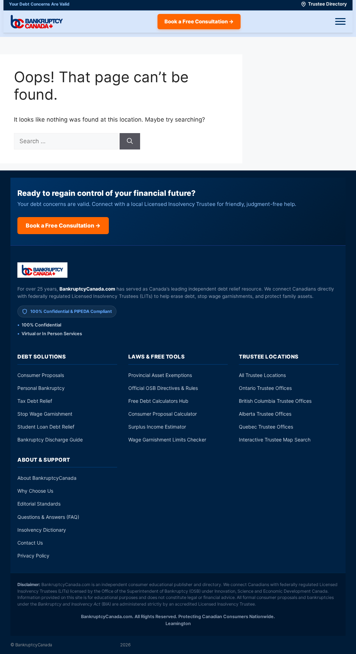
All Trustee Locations (262, 375)
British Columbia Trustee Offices (275, 401)
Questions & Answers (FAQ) (48, 517)
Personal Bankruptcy (41, 388)
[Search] (130, 141)
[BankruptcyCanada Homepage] (36, 22)
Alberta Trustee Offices (265, 414)
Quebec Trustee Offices (266, 427)
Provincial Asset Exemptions (160, 375)
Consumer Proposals (40, 375)
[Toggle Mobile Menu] (340, 21)
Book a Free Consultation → (199, 21)
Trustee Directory (327, 4)
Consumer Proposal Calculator (162, 414)
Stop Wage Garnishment (44, 414)
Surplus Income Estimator (157, 427)
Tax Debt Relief (34, 401)
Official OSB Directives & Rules (163, 388)
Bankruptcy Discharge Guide (50, 440)
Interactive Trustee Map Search (274, 440)
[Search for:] (67, 141)
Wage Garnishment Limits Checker (167, 440)
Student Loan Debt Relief (45, 427)
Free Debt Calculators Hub (158, 401)
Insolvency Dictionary (41, 530)
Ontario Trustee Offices (265, 388)
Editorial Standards (38, 504)
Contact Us (30, 543)
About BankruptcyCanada (46, 478)
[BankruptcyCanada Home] (42, 270)
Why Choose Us (35, 491)
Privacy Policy (33, 556)
